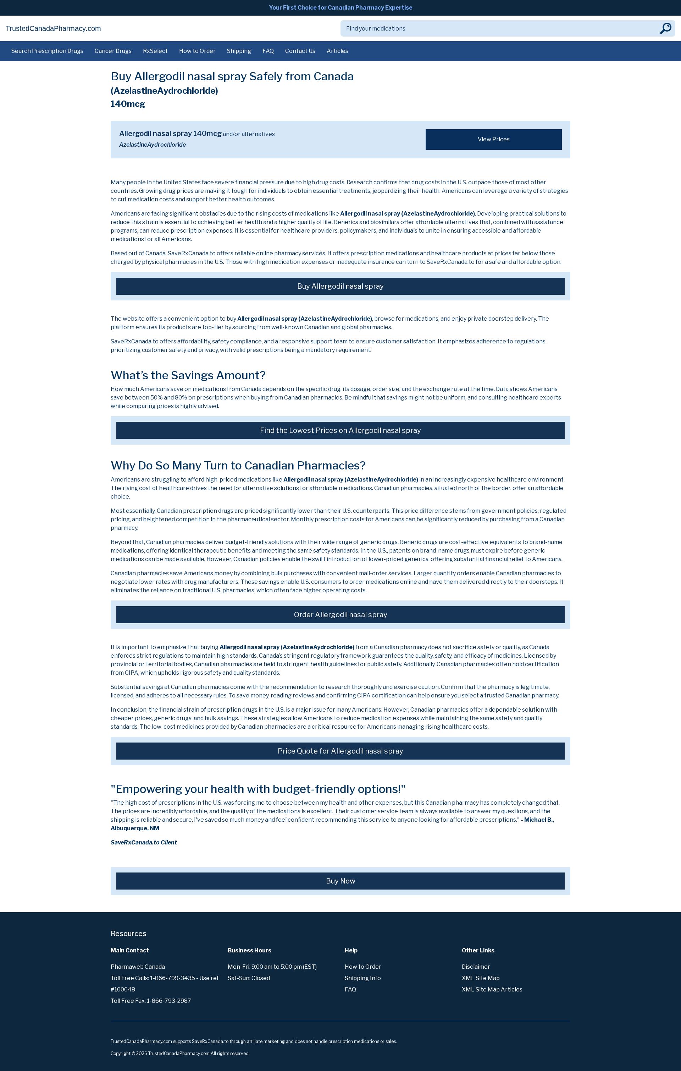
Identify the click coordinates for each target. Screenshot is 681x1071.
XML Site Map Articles (492, 989)
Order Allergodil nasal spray (340, 614)
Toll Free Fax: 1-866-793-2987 (151, 1000)
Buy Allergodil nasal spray (340, 286)
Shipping (239, 51)
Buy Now (340, 881)
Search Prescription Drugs (47, 51)
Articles (337, 51)
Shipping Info (363, 978)
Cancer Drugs (113, 51)
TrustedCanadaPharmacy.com (53, 28)
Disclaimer (476, 966)
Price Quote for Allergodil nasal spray (340, 751)
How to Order (197, 51)
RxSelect (155, 51)
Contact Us (300, 51)
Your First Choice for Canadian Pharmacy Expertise (341, 7)
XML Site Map (481, 978)
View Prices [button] (494, 139)
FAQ (268, 51)
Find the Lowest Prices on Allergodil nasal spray (340, 430)
